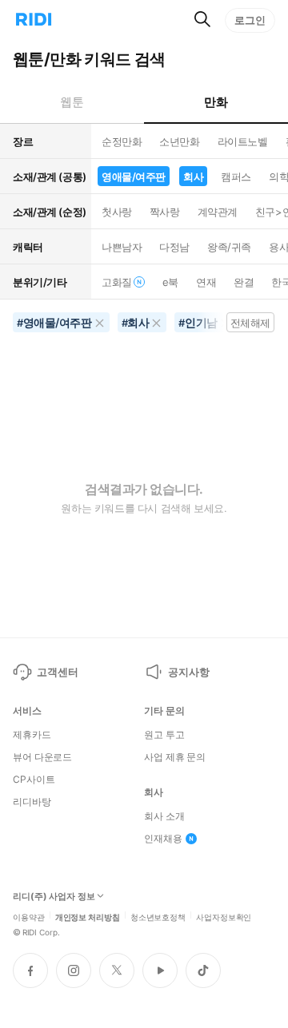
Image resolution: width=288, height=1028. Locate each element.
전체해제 (250, 322)
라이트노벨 (243, 141)
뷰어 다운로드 (42, 757)
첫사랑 (117, 211)
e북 (170, 282)
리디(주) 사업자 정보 (54, 896)
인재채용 (163, 838)
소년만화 (179, 141)
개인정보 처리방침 (87, 916)
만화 (215, 101)
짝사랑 (165, 211)
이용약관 (29, 916)
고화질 (117, 282)
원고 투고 (164, 734)
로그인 (250, 20)
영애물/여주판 (134, 176)
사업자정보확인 (223, 916)
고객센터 (57, 671)
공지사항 (188, 671)
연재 (206, 282)
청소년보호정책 (158, 916)
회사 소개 (164, 816)
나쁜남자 (122, 246)
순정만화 (122, 141)
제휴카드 (32, 734)
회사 (193, 176)
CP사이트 (33, 779)
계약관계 (218, 211)
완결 (244, 282)
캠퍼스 (236, 176)
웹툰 (71, 101)
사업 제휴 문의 (175, 757)
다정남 (174, 246)
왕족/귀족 (229, 246)
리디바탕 (32, 802)
